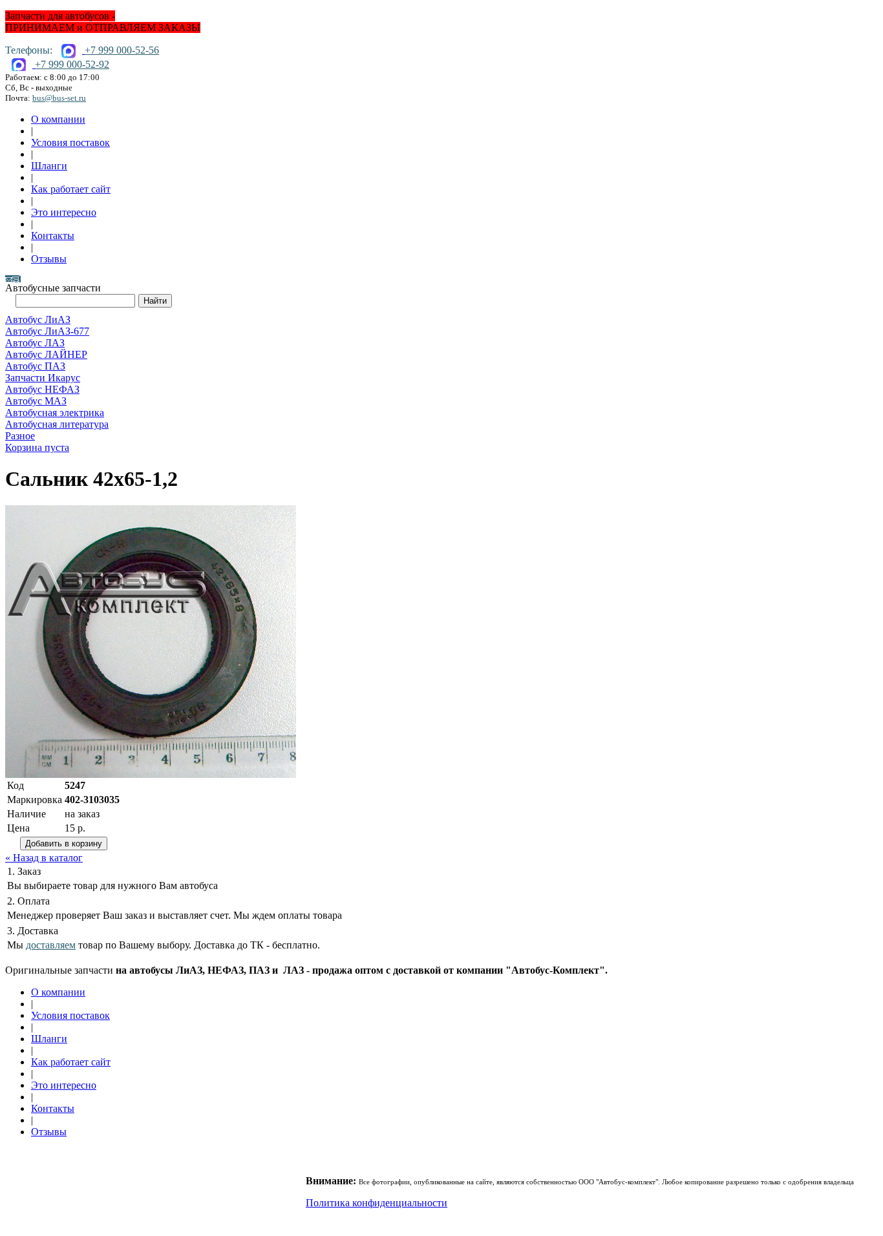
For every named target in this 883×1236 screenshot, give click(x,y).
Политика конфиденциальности (376, 1202)
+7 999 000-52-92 (72, 64)
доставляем (51, 944)
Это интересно (63, 212)
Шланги (49, 165)
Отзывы (49, 258)
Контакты (52, 235)
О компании (58, 119)
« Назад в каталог (44, 857)
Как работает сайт (71, 188)
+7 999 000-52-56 (122, 50)
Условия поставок (70, 142)
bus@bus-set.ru (59, 98)
